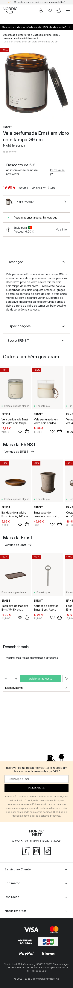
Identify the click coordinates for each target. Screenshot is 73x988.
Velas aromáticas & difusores (20, 38)
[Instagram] (36, 850)
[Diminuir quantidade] (5, 678)
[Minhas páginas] (40, 10)
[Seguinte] (66, 83)
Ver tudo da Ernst (15, 544)
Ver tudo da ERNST (16, 451)
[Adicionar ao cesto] (27, 431)
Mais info (61, 229)
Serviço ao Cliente (18, 869)
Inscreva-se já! (57, 172)
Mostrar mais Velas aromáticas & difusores (32, 657)
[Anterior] (6, 83)
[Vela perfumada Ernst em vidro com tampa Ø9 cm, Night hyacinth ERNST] (36, 82)
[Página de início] (10, 10)
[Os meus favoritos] (49, 10)
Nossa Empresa (16, 911)
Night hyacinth (14, 687)
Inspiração (12, 897)
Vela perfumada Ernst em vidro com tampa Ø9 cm (31, 41)
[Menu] (67, 10)
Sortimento (12, 883)
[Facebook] (25, 850)
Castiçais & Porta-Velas (46, 34)
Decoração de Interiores (16, 34)
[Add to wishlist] (20, 431)
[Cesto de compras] (58, 10)
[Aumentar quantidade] (16, 678)
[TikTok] (47, 850)
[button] (9, 152)
